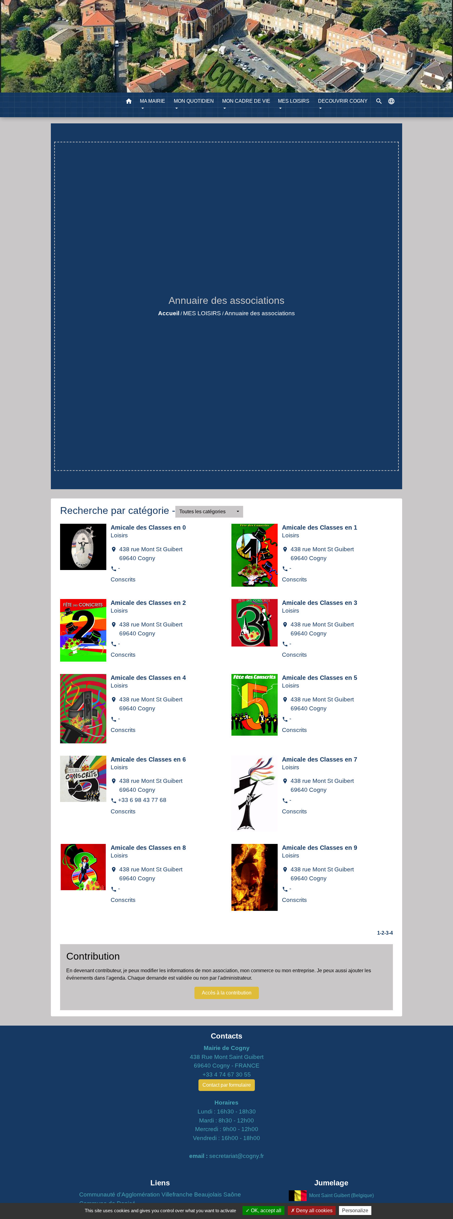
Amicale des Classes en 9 (319, 847)
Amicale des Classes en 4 (148, 677)
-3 (386, 933)
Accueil (168, 313)
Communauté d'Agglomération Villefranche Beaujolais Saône (160, 1194)
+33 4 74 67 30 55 (226, 1074)
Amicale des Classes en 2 (148, 602)
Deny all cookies (314, 1210)
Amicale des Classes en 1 (319, 527)
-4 (391, 933)
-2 (382, 933)
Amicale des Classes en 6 (148, 759)
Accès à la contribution (226, 992)
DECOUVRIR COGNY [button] (343, 101)
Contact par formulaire (226, 1085)
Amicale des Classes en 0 (148, 527)
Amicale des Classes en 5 (319, 677)
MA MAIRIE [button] (152, 101)
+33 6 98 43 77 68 (142, 800)
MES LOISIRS (202, 313)
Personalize (355, 1210)
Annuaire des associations (260, 313)
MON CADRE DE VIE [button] (246, 101)
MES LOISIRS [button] (293, 101)
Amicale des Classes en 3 (319, 602)
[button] (128, 102)
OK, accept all (265, 1210)
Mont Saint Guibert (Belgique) (341, 1195)
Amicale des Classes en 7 (319, 759)
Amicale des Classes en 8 (148, 847)
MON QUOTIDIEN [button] (194, 101)
